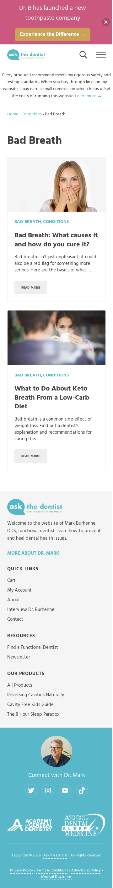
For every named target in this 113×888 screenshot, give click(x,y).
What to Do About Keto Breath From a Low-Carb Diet (51, 397)
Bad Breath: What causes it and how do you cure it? (56, 240)
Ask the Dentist (55, 855)
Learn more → (88, 96)
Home (12, 114)
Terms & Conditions (52, 870)
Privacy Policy (21, 870)
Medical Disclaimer (56, 877)
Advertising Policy (86, 870)
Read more (34, 288)
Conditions (31, 114)
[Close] (106, 22)
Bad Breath (27, 221)
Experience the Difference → (52, 34)
